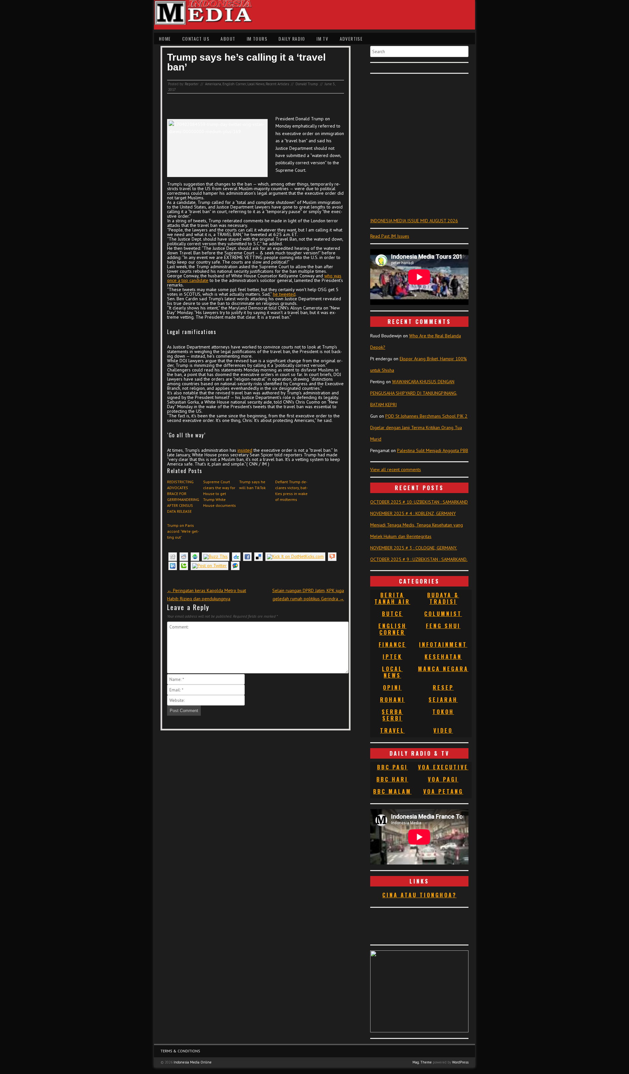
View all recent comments (395, 469)
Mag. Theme (422, 1062)
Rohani (392, 700)
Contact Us (195, 38)
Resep (443, 687)
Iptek (392, 657)
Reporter (192, 84)
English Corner (234, 84)
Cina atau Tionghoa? (419, 895)
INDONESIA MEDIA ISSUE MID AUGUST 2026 (414, 221)
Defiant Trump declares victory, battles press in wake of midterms (291, 490)
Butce (392, 614)
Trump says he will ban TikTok (252, 484)
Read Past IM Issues (389, 236)
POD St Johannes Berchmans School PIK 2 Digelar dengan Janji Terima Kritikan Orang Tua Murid (418, 427)
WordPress (460, 1062)
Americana (213, 84)
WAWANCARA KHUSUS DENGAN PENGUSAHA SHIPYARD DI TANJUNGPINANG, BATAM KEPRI (413, 393)
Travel (392, 730)
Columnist (443, 614)
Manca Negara (443, 669)
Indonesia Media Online (193, 1062)
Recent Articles (277, 84)
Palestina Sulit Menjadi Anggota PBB (432, 450)
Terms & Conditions (180, 1050)
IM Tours (257, 38)
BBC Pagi (392, 767)
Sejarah (443, 700)
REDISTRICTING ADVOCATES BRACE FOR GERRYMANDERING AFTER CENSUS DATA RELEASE (183, 496)
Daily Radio (291, 38)
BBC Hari (392, 779)
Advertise (351, 38)
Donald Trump (306, 84)
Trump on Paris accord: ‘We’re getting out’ (183, 531)
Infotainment (443, 644)
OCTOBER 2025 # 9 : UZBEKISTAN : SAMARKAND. (418, 559)
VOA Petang (443, 791)
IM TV (322, 38)
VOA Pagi (443, 779)
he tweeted (284, 294)
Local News (255, 84)
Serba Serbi (392, 715)
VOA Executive (443, 767)
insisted (245, 450)
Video (443, 730)
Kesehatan (443, 657)
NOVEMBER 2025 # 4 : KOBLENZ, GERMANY (413, 513)
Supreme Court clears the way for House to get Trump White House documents (219, 493)
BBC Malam (392, 791)
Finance (392, 644)
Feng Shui (443, 626)
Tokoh (443, 712)
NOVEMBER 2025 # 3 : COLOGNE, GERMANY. (413, 548)
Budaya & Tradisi (443, 598)
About (227, 38)
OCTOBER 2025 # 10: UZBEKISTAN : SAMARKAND (419, 502)
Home (165, 38)
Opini (392, 687)
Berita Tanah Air (392, 598)
